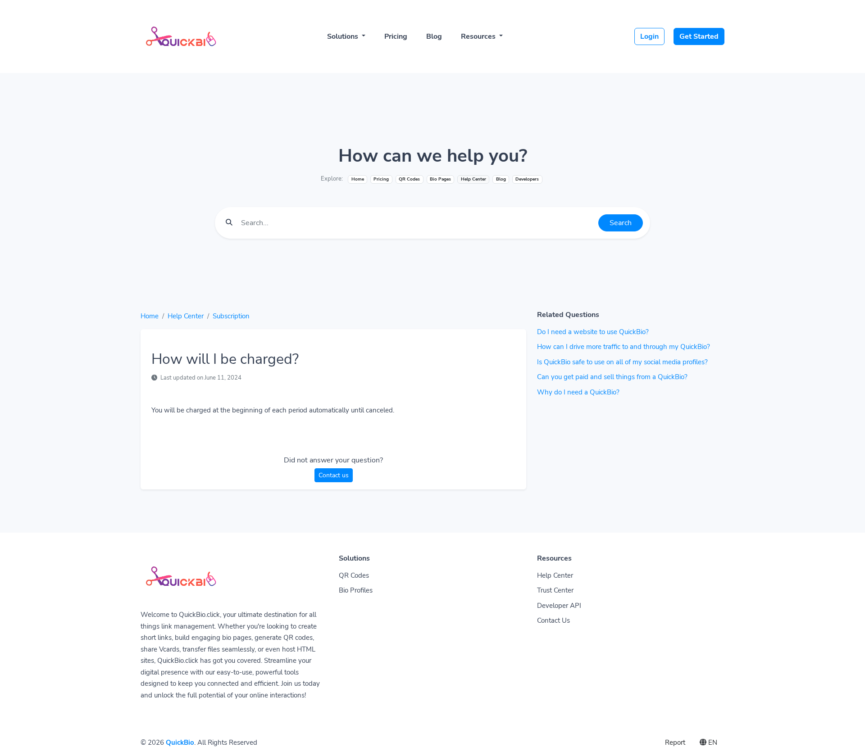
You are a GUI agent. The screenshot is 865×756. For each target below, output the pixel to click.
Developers (527, 179)
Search (621, 223)
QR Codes (409, 179)
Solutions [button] (343, 36)
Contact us (334, 475)
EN (711, 742)
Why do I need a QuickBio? (578, 392)
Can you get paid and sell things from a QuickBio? (612, 376)
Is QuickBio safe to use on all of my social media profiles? (622, 362)
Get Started (699, 36)
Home (357, 179)
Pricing (395, 36)
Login (649, 36)
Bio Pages (440, 179)
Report (675, 742)
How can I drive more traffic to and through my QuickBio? (623, 346)
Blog (434, 36)
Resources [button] (479, 36)
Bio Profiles (356, 590)
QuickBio (180, 742)
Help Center (186, 316)
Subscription (231, 316)
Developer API (559, 605)
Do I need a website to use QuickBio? (593, 331)
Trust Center (555, 590)
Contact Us (553, 620)
